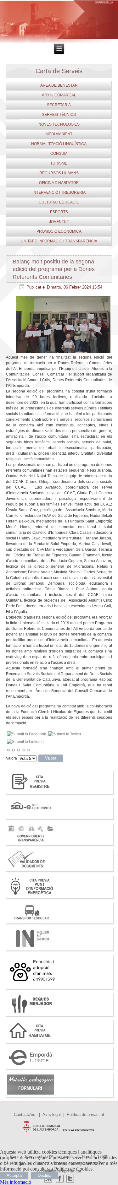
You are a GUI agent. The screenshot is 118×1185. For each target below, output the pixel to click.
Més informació (15, 1182)
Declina (44, 1175)
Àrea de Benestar (59, 85)
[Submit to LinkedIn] (25, 741)
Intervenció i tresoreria (59, 192)
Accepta (14, 1175)
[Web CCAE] (58, 1133)
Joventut (59, 221)
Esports (59, 212)
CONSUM (58, 153)
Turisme (58, 163)
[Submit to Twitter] (64, 734)
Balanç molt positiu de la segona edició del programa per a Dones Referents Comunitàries (54, 269)
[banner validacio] (30, 868)
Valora (11, 758)
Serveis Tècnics (59, 114)
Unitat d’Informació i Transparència (59, 241)
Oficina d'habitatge (59, 183)
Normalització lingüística (59, 144)
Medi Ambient (59, 134)
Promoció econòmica (59, 231)
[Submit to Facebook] (26, 734)
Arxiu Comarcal (59, 95)
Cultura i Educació (59, 202)
